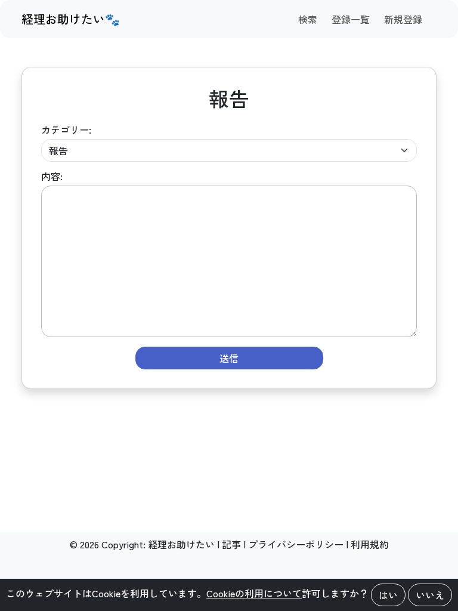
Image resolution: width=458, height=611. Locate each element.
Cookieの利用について (254, 593)
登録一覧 (351, 19)
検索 (307, 19)
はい (388, 595)
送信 (229, 358)
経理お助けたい (181, 544)
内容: (52, 176)
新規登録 (403, 19)
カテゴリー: (66, 129)
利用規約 (370, 544)
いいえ (430, 595)
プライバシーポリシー (296, 544)
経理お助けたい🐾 (70, 18)
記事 (231, 544)
